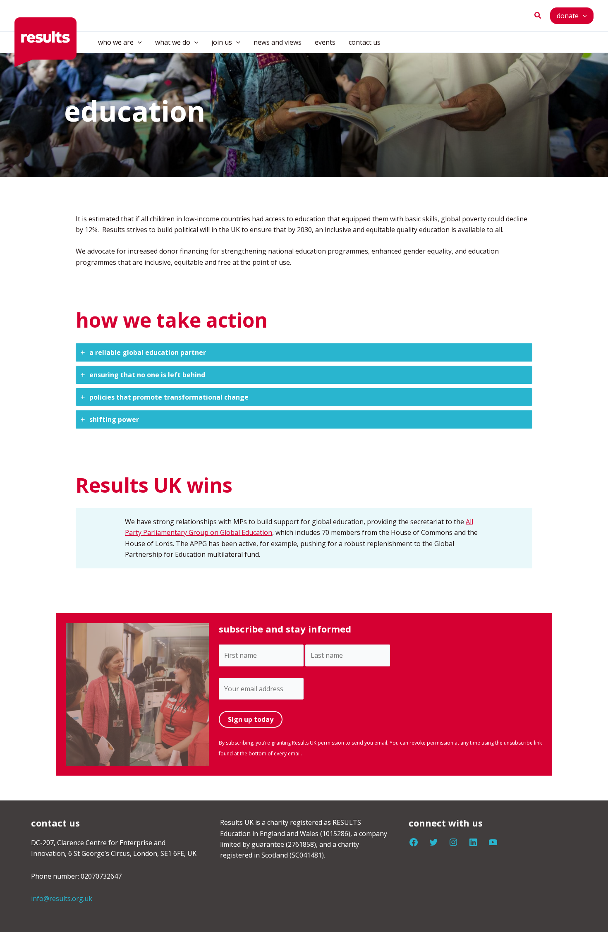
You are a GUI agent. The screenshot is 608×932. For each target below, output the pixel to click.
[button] (538, 15)
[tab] (304, 352)
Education (257, 532)
